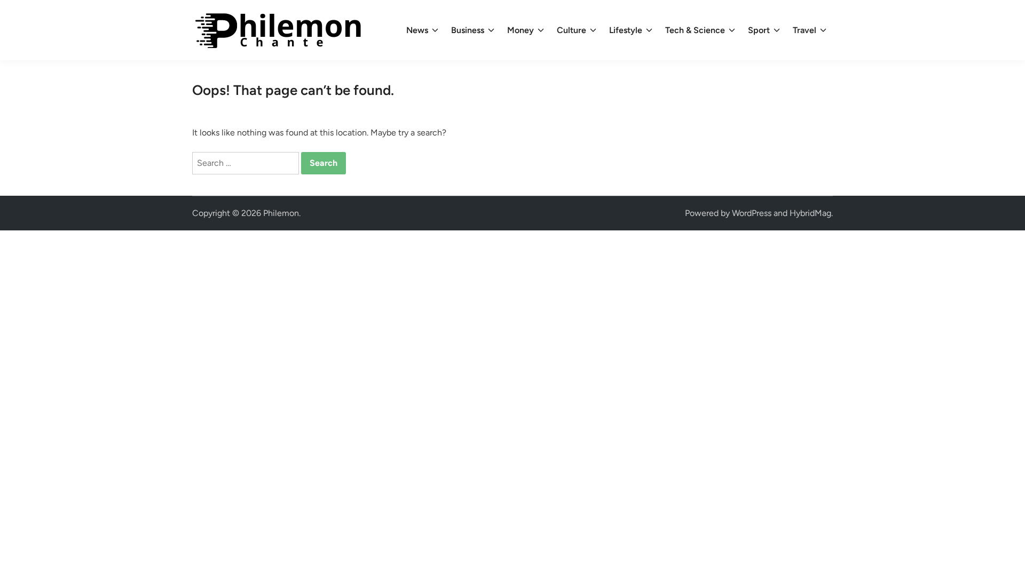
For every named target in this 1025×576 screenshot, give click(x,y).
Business (467, 30)
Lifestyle (625, 30)
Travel (804, 30)
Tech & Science (695, 30)
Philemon (281, 213)
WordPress (751, 213)
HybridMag (810, 213)
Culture (571, 30)
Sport (759, 30)
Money (520, 30)
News (417, 30)
